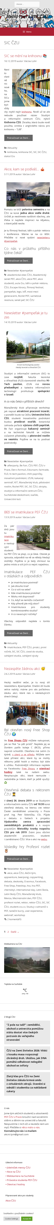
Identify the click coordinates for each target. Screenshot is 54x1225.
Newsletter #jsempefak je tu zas (25, 315)
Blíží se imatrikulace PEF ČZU (26, 512)
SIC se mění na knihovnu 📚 (25, 55)
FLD (6, 473)
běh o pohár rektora (36, 283)
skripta (43, 486)
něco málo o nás (31, 1127)
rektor (24, 902)
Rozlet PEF (23, 295)
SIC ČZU (42, 152)
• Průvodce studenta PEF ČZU (21, 1180)
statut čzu (9, 156)
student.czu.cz (17, 906)
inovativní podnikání (15, 478)
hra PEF (36, 885)
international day (25, 889)
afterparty (13, 465)
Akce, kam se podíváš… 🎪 (24, 169)
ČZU (6, 287)
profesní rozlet (12, 902)
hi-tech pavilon (17, 473)
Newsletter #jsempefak (20, 270)
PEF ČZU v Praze (13, 1116)
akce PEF (32, 279)
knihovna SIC (25, 152)
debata (8, 881)
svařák (34, 494)
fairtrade (44, 469)
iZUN (30, 478)
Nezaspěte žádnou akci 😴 (24, 668)
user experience (33, 910)
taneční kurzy (16, 910)
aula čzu (19, 283)
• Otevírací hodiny (15, 1184)
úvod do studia (34, 651)
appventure (10, 877)
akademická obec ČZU (19, 274)
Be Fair (23, 465)
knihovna (12, 152)
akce (9, 873)
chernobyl (9, 889)
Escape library (18, 287)
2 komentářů (14, 919)
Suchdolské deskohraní (16, 494)
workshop (19, 915)
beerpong (23, 877)
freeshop (21, 885)
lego (19, 291)
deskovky (18, 881)
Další (15, 931)
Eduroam (32, 469)
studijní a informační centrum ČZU (23, 490)
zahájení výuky (30, 655)
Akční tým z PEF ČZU (27, 16)
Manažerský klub (28, 482)
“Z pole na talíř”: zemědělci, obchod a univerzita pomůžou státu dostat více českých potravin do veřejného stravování (25, 1032)
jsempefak (10, 291)
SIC (35, 152)
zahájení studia (12, 655)
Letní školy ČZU (12, 894)
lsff (24, 291)
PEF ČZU (27, 647)
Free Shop (9, 885)
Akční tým (30, 873)
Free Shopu (28, 768)
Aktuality (12, 147)
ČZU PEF (33, 465)
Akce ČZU (11, 1200)
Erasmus (29, 881)
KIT (16, 482)
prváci (36, 647)
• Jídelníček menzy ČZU (18, 1167)
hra (29, 885)
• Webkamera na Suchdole (20, 1176)
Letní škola (42, 889)
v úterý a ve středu (23, 754)
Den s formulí (18, 469)
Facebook (40, 881)
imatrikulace (14, 647)
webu (44, 839)
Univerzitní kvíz (12, 499)
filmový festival (35, 287)
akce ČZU (21, 279)
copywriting (36, 877)
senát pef (20, 300)
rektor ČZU (35, 902)
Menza (7, 898)
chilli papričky (34, 473)
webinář (8, 915)
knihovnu (27, 111)
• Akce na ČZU (13, 1171)
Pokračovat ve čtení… (18, 137)
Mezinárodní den (22, 898)
